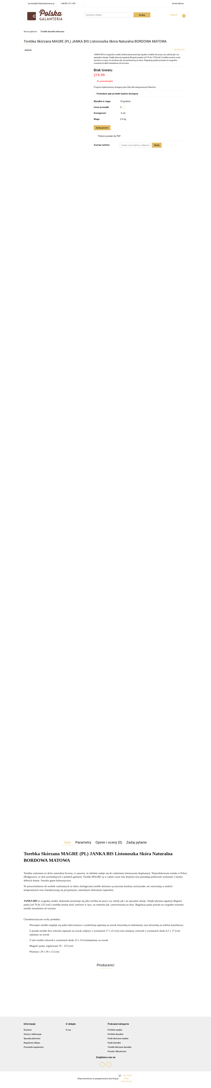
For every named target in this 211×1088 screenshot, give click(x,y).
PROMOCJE (65, 25)
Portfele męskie (115, 1030)
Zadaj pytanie (102, 128)
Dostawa (28, 1030)
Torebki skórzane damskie (119, 1047)
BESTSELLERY (82, 25)
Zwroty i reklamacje (32, 1034)
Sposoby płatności (32, 1038)
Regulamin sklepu (32, 1043)
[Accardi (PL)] (105, 985)
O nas (68, 1030)
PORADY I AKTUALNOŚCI (136, 25)
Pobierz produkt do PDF (109, 136)
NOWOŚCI (49, 25)
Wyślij (156, 145)
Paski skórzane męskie (118, 1038)
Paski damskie (114, 1043)
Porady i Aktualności (117, 1051)
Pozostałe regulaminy (34, 1047)
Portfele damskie (115, 1034)
